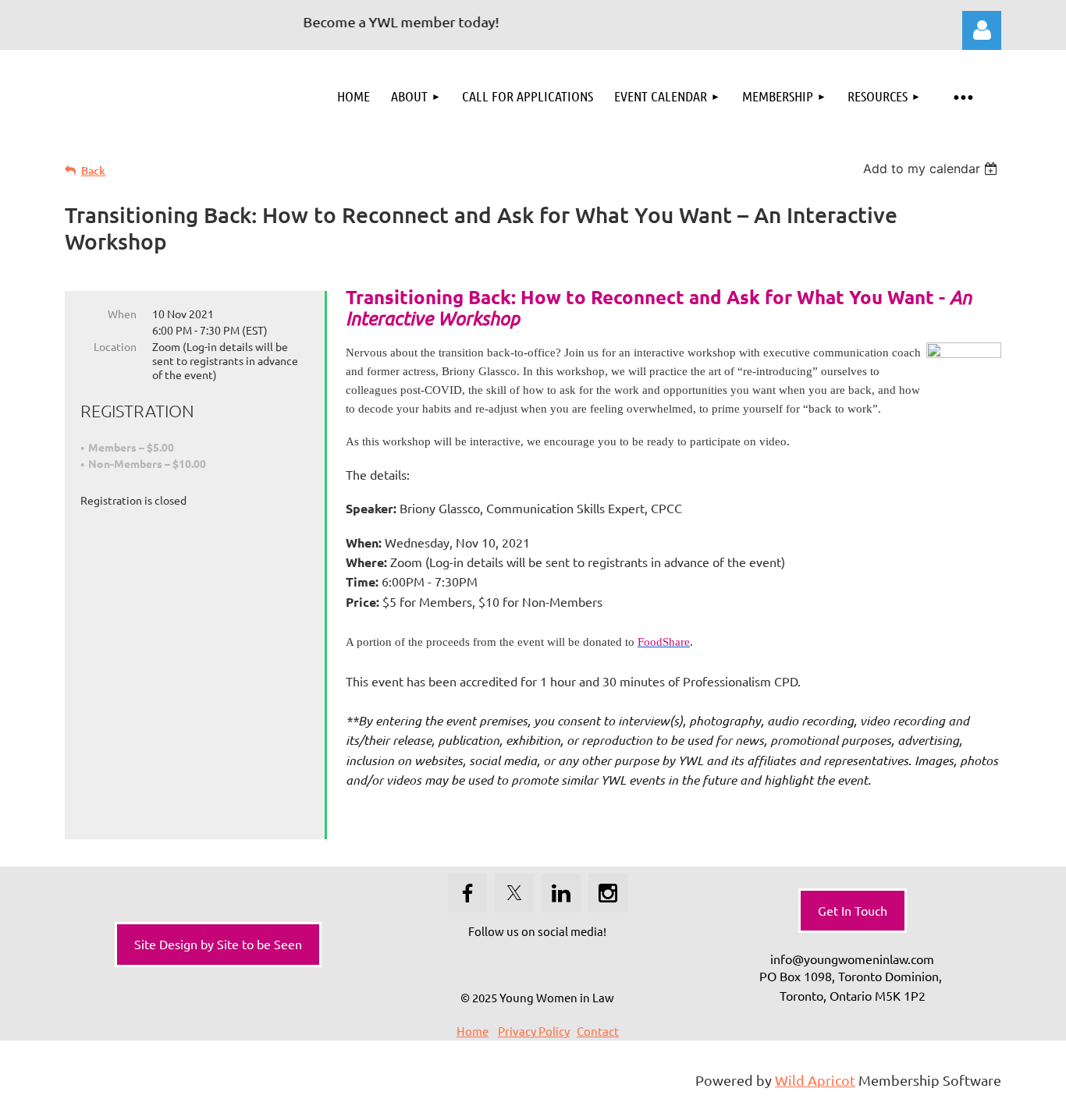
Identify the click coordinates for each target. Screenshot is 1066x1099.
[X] (514, 893)
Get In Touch (852, 910)
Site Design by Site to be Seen (218, 944)
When (122, 314)
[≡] (962, 96)
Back (93, 170)
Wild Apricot (815, 1080)
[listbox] (932, 168)
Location (115, 346)
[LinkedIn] (561, 893)
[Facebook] (467, 893)
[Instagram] (607, 893)
